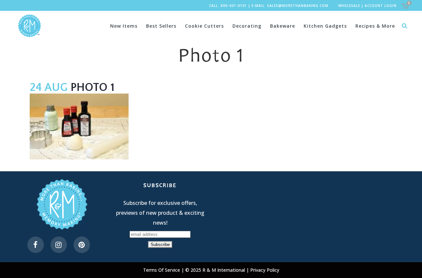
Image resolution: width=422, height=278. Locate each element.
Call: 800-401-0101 (228, 5)
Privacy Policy (264, 270)
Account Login (381, 5)
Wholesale (349, 5)
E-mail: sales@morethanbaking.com (290, 5)
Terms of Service (162, 270)
